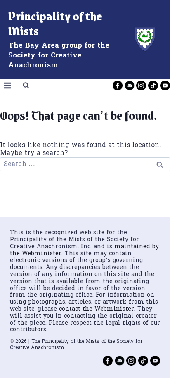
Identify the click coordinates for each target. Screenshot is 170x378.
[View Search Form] (26, 85)
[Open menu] (7, 85)
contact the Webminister (96, 309)
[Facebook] (118, 85)
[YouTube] (165, 85)
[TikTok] (153, 85)
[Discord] (130, 85)
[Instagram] (141, 85)
